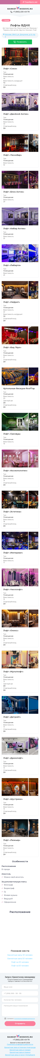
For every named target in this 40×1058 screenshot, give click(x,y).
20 (4, 398)
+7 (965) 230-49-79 (21, 12)
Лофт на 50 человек (20, 966)
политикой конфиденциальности (24, 1018)
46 (4, 78)
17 (4, 563)
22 (4, 312)
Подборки (11, 2)
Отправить (20, 1024)
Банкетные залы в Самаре (20, 1050)
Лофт (35, 30)
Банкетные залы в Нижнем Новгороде (20, 1047)
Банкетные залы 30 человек (20, 955)
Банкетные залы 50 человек (20, 959)
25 (4, 238)
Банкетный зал (23, 28)
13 (4, 599)
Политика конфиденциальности (20, 1044)
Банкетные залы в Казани (20, 1052)
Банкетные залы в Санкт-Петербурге (20, 1055)
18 (4, 521)
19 (4, 444)
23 (4, 275)
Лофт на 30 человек (20, 962)
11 (4, 850)
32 (4, 165)
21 (4, 357)
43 (4, 124)
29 (4, 202)
